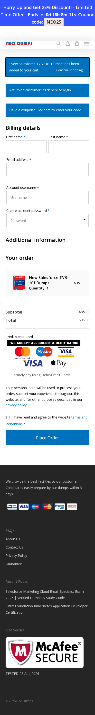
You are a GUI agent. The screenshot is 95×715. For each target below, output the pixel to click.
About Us (13, 539)
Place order (47, 438)
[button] (86, 43)
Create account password (28, 210)
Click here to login (57, 90)
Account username (22, 187)
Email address (18, 159)
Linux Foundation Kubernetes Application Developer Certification (46, 609)
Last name (58, 137)
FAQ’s (10, 530)
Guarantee (14, 563)
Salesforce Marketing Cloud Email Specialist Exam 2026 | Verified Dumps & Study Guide (45, 594)
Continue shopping (69, 69)
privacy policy (16, 405)
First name (16, 137)
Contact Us (14, 547)
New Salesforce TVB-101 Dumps (48, 280)
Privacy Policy (16, 555)
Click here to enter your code (58, 110)
